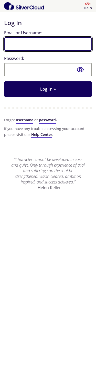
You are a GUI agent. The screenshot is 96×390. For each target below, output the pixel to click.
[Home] (24, 6)
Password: (14, 58)
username (24, 119)
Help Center (41, 134)
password (47, 119)
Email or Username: (23, 33)
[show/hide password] (80, 69)
